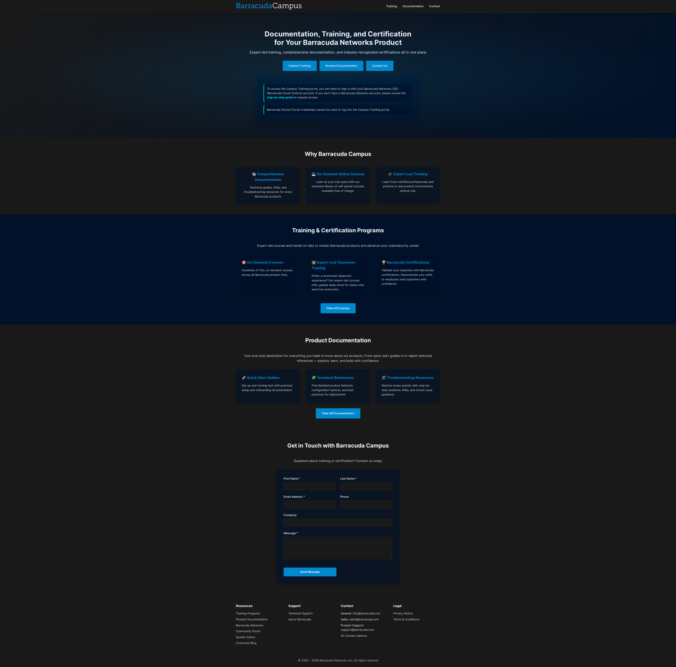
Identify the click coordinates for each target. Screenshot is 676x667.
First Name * (292, 478)
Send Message (310, 571)
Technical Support (300, 613)
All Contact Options (354, 635)
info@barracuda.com (366, 613)
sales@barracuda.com (364, 619)
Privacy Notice (403, 613)
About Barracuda (299, 619)
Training (391, 6)
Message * (291, 533)
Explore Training (300, 65)
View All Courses (338, 308)
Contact (434, 6)
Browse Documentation (341, 65)
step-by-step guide (280, 97)
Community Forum (248, 631)
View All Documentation (338, 413)
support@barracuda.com (357, 629)
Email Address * (294, 496)
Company (290, 515)
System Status (245, 637)
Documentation (413, 6)
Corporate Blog (246, 643)
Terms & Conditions (406, 619)
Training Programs (248, 613)
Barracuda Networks (249, 625)
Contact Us (379, 65)
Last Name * (348, 478)
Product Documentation (252, 619)
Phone (344, 496)
